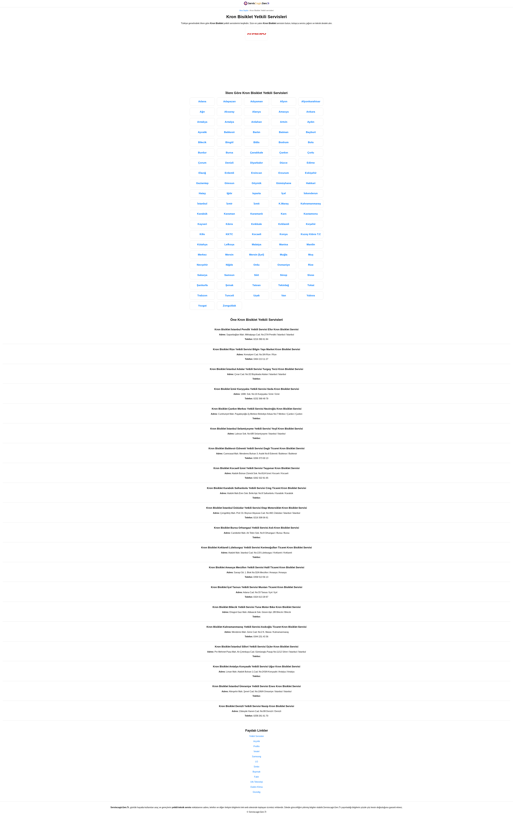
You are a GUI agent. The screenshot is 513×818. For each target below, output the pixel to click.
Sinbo (256, 767)
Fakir (256, 777)
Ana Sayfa (243, 10)
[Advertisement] (256, 64)
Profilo (256, 746)
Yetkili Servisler (256, 736)
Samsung (256, 756)
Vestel (256, 751)
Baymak (256, 772)
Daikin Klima (256, 787)
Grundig (256, 792)
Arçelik (256, 741)
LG (256, 761)
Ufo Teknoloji (256, 782)
